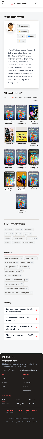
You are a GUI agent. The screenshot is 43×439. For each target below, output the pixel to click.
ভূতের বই (19, 230)
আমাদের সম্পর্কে (6, 370)
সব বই (4, 378)
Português (20, 403)
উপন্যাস (7, 238)
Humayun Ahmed (13, 275)
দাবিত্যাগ (23, 422)
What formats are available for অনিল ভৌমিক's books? (19, 327)
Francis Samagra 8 (33, 166)
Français (5, 403)
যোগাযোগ (14, 370)
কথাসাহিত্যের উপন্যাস (28, 243)
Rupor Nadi (21, 144)
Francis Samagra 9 (9, 189)
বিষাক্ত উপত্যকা (9, 144)
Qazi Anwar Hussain (13, 258)
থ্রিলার (18, 234)
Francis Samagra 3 (21, 211)
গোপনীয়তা (12, 422)
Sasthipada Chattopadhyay (16, 280)
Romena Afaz (27, 262)
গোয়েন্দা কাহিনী (9, 234)
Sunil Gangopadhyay (13, 271)
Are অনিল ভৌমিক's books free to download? (17, 319)
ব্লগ (24, 378)
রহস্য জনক (27, 234)
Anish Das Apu (11, 262)
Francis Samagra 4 (33, 144)
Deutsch (32, 403)
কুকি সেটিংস (35, 422)
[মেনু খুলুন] (4, 3)
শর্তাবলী (6, 422)
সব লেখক (4, 382)
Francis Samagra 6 (9, 122)
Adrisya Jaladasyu (34, 122)
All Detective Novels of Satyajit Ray (18, 293)
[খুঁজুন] (36, 3)
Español (32, 399)
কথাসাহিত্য (17, 243)
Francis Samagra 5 (9, 166)
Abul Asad (24, 267)
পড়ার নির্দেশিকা (27, 382)
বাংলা (3, 399)
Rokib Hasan (31, 258)
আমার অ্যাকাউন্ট (27, 391)
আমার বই (25, 387)
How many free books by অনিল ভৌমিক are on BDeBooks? (19, 310)
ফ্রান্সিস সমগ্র (34, 188)
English (18, 399)
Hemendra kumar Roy (14, 284)
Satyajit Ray (10, 267)
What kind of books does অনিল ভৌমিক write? (20, 336)
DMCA (29, 422)
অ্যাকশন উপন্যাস (32, 238)
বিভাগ (3, 387)
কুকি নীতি (18, 422)
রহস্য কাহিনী (28, 230)
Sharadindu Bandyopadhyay (16, 288)
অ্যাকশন (7, 243)
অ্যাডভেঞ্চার (8, 230)
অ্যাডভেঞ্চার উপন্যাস (19, 238)
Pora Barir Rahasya (21, 189)
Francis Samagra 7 (21, 166)
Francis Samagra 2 (21, 122)
